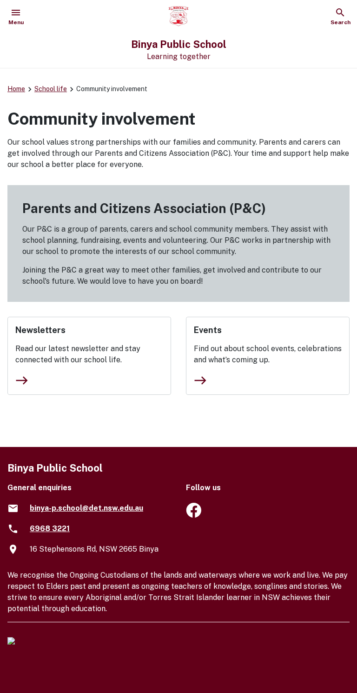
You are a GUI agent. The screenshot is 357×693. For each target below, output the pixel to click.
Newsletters (40, 330)
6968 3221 (50, 528)
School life (50, 89)
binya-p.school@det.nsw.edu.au (86, 508)
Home (16, 89)
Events (208, 330)
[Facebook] (193, 515)
